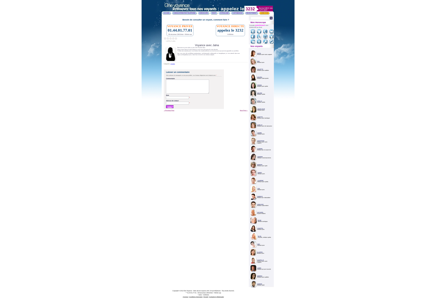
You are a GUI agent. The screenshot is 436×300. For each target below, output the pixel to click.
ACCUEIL (167, 13)
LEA (258, 188)
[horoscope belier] (254, 33)
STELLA (259, 101)
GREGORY (260, 204)
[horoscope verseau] (266, 43)
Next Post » (244, 110)
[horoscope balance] (266, 38)
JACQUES (260, 212)
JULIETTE (260, 69)
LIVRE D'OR (264, 13)
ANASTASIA (260, 141)
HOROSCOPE (203, 13)
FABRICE (260, 196)
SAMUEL (259, 284)
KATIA (259, 53)
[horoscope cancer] (272, 33)
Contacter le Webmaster (216, 297)
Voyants (205, 297)
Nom (178, 95)
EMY (258, 244)
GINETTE (260, 117)
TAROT (214, 13)
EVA (258, 61)
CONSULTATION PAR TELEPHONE (184, 13)
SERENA (259, 276)
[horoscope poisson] (272, 43)
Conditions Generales (196, 297)
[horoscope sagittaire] (254, 43)
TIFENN (259, 85)
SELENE (259, 93)
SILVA (259, 236)
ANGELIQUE (261, 109)
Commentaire (170, 78)
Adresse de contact (178, 101)
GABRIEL (260, 148)
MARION (259, 164)
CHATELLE (260, 260)
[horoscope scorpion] (272, 38)
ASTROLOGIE (224, 13)
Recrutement (251, 13)
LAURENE (260, 180)
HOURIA (259, 77)
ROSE (259, 220)
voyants (172, 64)
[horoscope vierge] (260, 38)
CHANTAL (260, 228)
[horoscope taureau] (260, 33)
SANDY (260, 172)
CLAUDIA (260, 252)
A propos (185, 297)
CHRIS (259, 268)
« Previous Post (169, 110)
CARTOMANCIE (237, 13)
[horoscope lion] (254, 38)
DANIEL (259, 133)
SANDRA (260, 156)
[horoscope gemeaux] (266, 33)
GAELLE (259, 125)
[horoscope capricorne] (260, 43)
